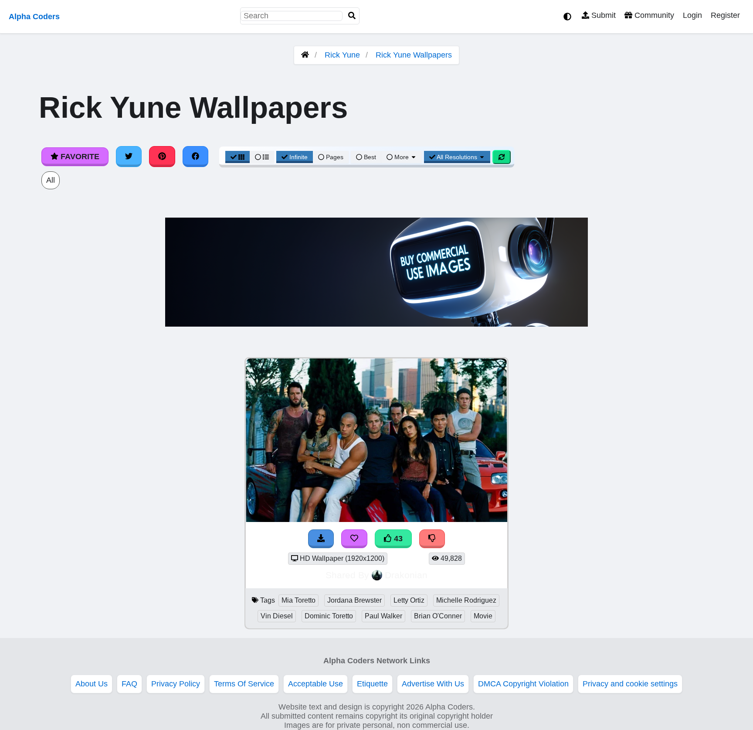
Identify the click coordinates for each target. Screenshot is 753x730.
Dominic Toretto (329, 616)
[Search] (352, 16)
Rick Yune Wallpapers (414, 55)
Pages (334, 157)
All (50, 180)
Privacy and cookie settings (630, 683)
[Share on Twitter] (129, 156)
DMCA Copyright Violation (523, 683)
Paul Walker (383, 616)
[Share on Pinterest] (162, 156)
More (401, 157)
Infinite (298, 157)
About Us (91, 683)
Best (369, 157)
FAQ (129, 683)
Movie (483, 616)
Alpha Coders (34, 16)
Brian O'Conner (438, 616)
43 (397, 538)
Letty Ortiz (408, 600)
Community (653, 15)
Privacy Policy (175, 683)
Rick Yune (342, 55)
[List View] (262, 157)
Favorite (78, 156)
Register (725, 15)
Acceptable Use (315, 683)
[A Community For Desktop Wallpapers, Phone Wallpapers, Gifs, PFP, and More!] (305, 55)
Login (692, 15)
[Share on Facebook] (196, 156)
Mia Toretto (298, 600)
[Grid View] (237, 157)
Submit (602, 15)
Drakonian (406, 575)
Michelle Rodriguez (466, 600)
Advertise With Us (433, 683)
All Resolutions (457, 157)
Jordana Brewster (354, 600)
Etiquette (372, 683)
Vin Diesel (277, 616)
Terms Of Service (244, 683)
